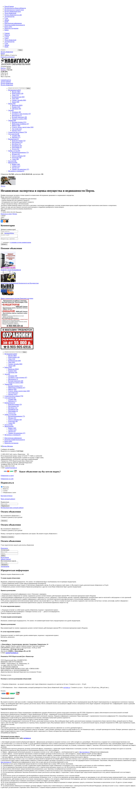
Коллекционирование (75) (20, 152)
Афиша (6, 20)
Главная (11, 6)
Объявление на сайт (7, 479)
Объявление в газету (7, 475)
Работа (11, 103)
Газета (19, 11)
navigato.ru (66, 687)
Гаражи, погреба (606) (19, 100)
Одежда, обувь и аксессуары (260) (22, 127)
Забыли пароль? (6, 559)
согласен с (17, 242)
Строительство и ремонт (17, 132)
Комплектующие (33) (18, 140)
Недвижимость (14, 90)
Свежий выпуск (6, 80)
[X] (7, 221)
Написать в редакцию (11, 28)
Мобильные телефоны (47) (20, 124)
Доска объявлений (10, 13)
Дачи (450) (15, 98)
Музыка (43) (16, 154)
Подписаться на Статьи (11, 10)
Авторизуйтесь (9, 233)
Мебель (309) (16, 125)
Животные (12, 162)
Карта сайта (8, 26)
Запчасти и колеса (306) (19, 119)
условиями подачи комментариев (20, 242)
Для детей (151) (17, 129)
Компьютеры (13, 139)
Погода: (3, 68)
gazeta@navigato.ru (11, 467)
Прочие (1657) (16, 130)
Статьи (21, 10)
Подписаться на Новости (12, 8)
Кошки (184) (16, 164)
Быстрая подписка (6, 495)
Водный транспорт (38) (19, 117)
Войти (6, 30)
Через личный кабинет (8, 499)
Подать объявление (10, 11)
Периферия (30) (17, 145)
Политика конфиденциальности (14, 25)
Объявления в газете (9, 492)
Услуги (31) (15, 149)
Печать (14, 214)
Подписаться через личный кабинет (12, 507)
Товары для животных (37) (20, 169)
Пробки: (3, 70)
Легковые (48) (16, 112)
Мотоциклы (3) (17, 115)
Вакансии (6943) (17, 105)
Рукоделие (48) (16, 157)
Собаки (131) (16, 166)
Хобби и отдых (14, 151)
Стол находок (13, 134)
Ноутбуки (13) (16, 144)
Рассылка (6, 487)
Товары (12, 120)
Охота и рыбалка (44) (18, 156)
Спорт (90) (15, 159)
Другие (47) (15, 167)
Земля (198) (15, 102)
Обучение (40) (16, 108)
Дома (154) (15, 95)
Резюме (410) (16, 107)
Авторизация (5, 566)
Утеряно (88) (16, 135)
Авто (11, 110)
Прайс (6, 21)
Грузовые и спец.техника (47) (21, 113)
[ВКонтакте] (2, 221)
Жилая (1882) (16, 92)
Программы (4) (17, 147)
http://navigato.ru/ (84, 752)
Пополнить (4, 548)
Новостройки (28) (17, 93)
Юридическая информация (13, 23)
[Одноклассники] (4, 221)
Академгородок (9, 16)
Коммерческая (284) (18, 97)
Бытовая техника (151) (19, 122)
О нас (6, 18)
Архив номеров (6, 81)
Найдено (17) (16, 137)
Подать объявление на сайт (13, 15)
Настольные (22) (17, 142)
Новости (23, 8)
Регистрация (5, 557)
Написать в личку (6, 214)
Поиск (6, 6)
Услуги (12, 161)
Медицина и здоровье (16, 171)
